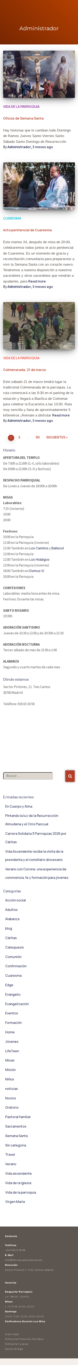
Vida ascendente (18, 1173)
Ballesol (57, 548)
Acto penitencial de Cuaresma (27, 230)
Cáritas (11, 938)
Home (10, 1032)
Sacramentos (15, 1126)
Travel (10, 1154)
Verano (10, 1164)
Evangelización (17, 1004)
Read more (37, 281)
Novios (10, 1098)
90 (38, 437)
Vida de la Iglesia (18, 1183)
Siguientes (55, 437)
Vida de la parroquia (21, 106)
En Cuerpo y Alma (18, 806)
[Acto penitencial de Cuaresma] (39, 186)
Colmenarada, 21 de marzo (24, 369)
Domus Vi (36, 571)
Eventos (11, 1013)
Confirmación (15, 966)
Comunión (13, 957)
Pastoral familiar (18, 1117)
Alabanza (12, 919)
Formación (13, 1022)
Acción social (15, 900)
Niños (9, 1079)
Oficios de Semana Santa (23, 118)
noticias (11, 1088)
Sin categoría (15, 1145)
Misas (10, 1060)
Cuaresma (12, 218)
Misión (10, 1069)
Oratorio (12, 1107)
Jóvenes (12, 1041)
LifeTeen (12, 1051)
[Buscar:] (34, 780)
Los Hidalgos (39, 559)
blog (8, 928)
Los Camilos (38, 548)
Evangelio (12, 994)
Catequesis (14, 947)
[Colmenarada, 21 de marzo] (39, 325)
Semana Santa (16, 1136)
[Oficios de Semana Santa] (39, 74)
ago (43, 147)
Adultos (11, 909)
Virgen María (15, 1201)
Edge (9, 985)
